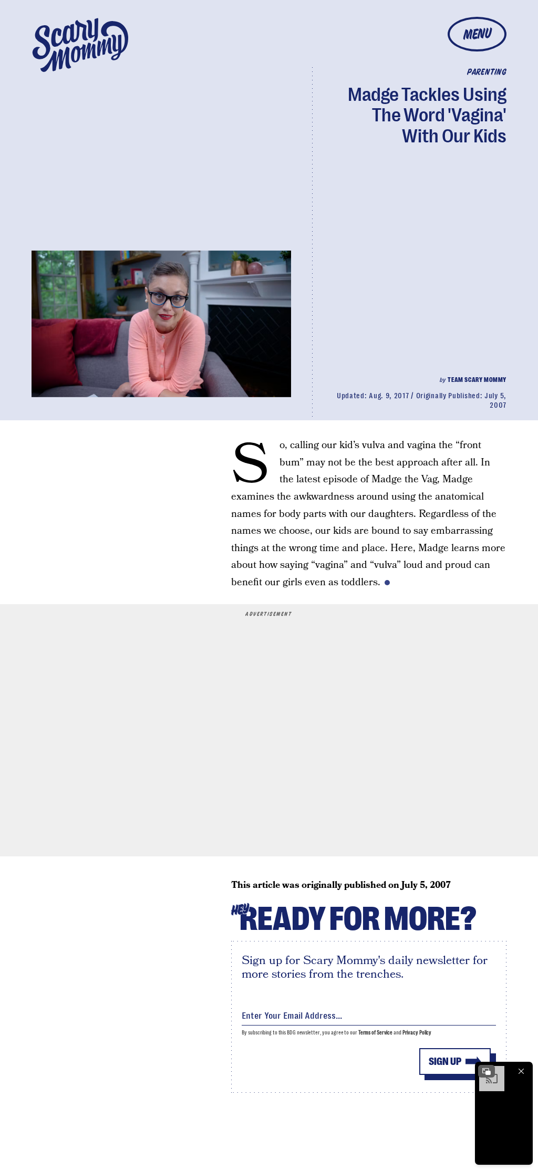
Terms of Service (375, 1033)
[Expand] (486, 1071)
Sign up (445, 1061)
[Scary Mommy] (80, 45)
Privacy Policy (417, 1033)
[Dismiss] (521, 1071)
